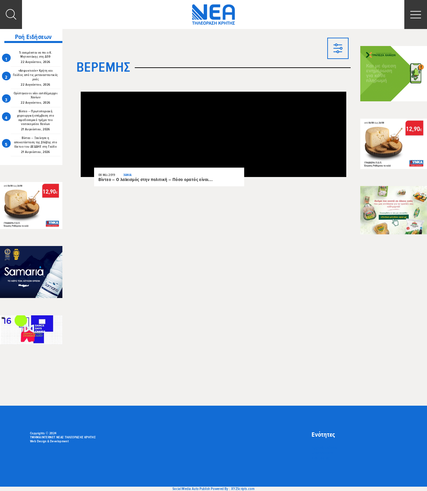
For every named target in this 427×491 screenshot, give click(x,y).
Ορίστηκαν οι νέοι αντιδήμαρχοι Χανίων (36, 95)
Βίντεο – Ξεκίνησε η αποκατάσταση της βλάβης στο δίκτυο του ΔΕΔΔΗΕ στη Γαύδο (35, 142)
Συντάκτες (321, 458)
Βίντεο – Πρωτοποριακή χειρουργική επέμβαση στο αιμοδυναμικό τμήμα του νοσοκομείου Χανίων (35, 117)
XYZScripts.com (243, 489)
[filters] (338, 49)
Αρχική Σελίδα (324, 447)
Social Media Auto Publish (191, 489)
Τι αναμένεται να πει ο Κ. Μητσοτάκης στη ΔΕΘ (35, 55)
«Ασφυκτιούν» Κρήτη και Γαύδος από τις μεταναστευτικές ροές (35, 75)
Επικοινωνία (323, 453)
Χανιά (127, 175)
